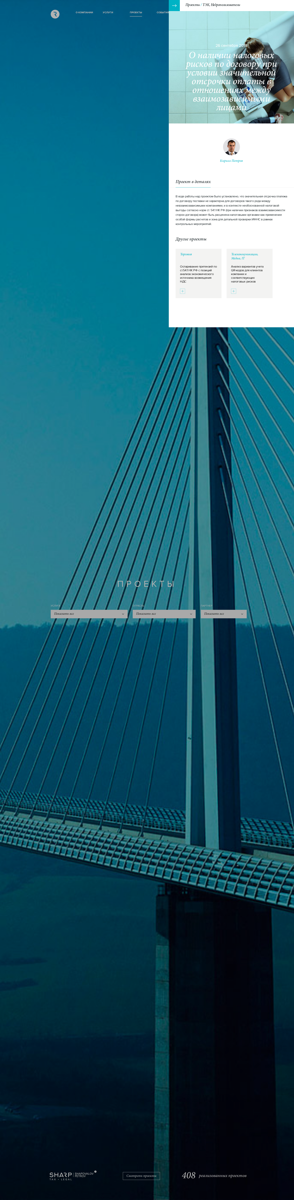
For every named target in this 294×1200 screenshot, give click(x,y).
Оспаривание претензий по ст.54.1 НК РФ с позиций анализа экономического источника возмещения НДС (198, 274)
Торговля (186, 254)
